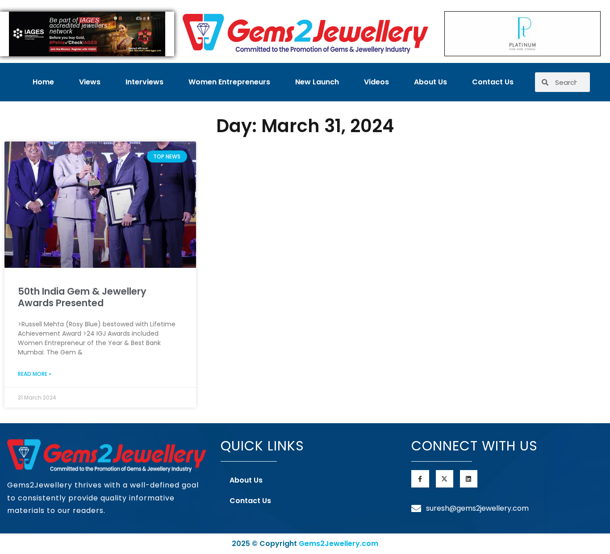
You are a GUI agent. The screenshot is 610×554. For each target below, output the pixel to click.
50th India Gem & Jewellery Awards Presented (82, 297)
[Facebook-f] (420, 478)
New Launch (317, 82)
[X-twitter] (444, 478)
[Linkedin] (468, 478)
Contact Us (493, 82)
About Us (430, 82)
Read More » (34, 374)
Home (43, 82)
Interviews (144, 82)
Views (89, 82)
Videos (376, 82)
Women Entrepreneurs (229, 82)
